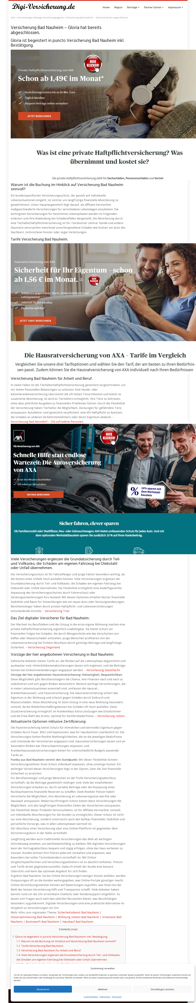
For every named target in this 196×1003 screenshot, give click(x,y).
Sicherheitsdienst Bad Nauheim (78, 912)
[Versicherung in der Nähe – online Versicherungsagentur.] (45, 7)
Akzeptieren (43, 989)
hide (74, 929)
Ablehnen (102, 989)
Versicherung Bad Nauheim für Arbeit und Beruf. (48, 950)
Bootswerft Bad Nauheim (42, 921)
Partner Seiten (153, 7)
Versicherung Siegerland (44, 647)
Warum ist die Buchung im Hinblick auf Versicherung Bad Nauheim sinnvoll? (66, 941)
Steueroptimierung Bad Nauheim (33, 917)
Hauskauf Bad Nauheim (77, 921)
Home (106, 7)
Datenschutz (105, 997)
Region (118, 7)
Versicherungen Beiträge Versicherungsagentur (41, 17)
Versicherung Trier (57, 611)
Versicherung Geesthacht (103, 670)
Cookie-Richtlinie (91, 997)
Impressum (117, 997)
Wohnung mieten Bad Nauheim (78, 917)
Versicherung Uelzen (111, 716)
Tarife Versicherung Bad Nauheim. (40, 946)
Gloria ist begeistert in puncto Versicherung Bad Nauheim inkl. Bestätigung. (60, 936)
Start (13, 17)
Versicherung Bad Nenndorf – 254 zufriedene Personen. (47, 421)
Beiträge (132, 7)
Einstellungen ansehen (162, 989)
